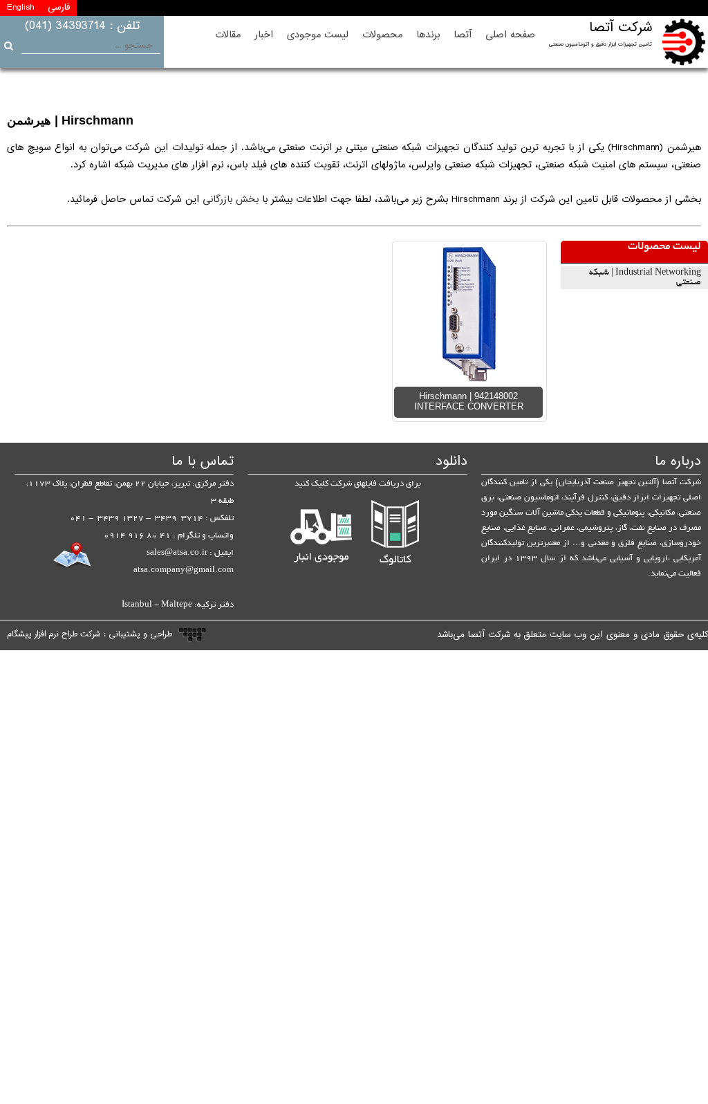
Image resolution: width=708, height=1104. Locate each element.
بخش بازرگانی (231, 199)
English (20, 7)
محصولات (382, 35)
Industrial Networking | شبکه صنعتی (645, 278)
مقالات (228, 35)
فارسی (59, 7)
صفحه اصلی (510, 35)
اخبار (263, 35)
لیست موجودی (317, 35)
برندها (428, 35)
